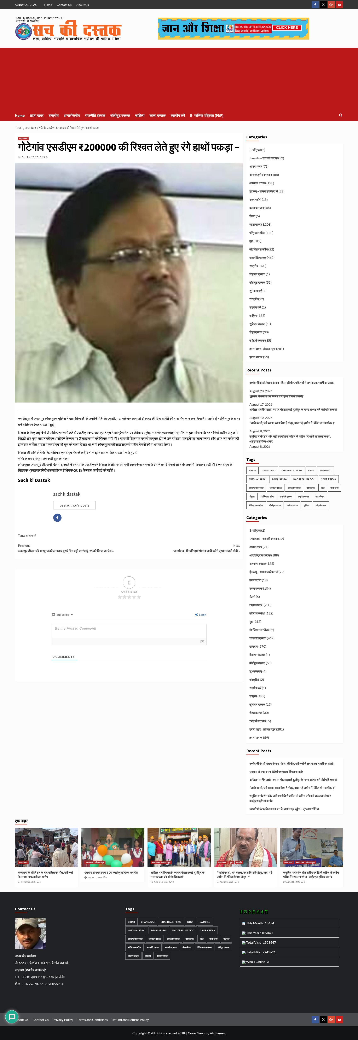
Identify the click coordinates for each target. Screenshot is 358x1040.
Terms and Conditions (92, 1020)
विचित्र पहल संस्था (256, 505)
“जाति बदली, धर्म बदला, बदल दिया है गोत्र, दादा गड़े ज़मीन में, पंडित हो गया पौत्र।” (292, 423)
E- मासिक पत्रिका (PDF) (207, 115)
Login (202, 614)
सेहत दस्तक (255, 332)
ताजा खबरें (31, 535)
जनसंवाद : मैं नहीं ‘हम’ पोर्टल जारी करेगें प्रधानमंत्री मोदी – (206, 548)
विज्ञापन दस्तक (257, 274)
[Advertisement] (179, 79)
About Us (82, 4)
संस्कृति (253, 299)
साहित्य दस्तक (292, 505)
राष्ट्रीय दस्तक (303, 496)
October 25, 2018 (31, 157)
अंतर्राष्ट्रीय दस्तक (256, 487)
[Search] (340, 115)
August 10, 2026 (161, 881)
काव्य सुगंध (311, 487)
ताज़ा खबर (37, 115)
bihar (252, 470)
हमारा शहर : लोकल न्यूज (262, 349)
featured (325, 470)
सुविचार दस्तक (257, 324)
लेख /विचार (319, 496)
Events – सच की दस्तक (263, 158)
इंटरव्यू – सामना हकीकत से (263, 191)
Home (48, 4)
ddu (311, 470)
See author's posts (74, 505)
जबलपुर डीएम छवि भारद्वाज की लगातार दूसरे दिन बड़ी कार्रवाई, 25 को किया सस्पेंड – (66, 548)
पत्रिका (252, 496)
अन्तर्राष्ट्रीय (72, 115)
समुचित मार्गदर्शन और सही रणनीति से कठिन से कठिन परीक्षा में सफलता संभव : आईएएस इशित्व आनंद (290, 438)
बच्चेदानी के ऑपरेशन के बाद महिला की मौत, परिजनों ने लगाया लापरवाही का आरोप (291, 383)
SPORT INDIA (328, 479)
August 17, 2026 (94, 877)
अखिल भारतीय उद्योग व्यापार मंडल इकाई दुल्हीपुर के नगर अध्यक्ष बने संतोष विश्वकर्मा (293, 409)
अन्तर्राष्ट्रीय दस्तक (260, 175)
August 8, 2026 (226, 881)
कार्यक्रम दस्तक (294, 487)
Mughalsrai (279, 479)
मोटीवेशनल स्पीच (258, 249)
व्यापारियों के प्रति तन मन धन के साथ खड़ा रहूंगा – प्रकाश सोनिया (284, 809)
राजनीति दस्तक (95, 115)
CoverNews (196, 1033)
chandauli (269, 470)
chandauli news (292, 470)
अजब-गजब (255, 166)
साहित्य (139, 115)
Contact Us (64, 4)
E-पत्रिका (255, 150)
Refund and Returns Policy (130, 1020)
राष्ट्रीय (54, 115)
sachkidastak (66, 494)
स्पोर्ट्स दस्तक (257, 340)
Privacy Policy (63, 1020)
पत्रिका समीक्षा (257, 233)
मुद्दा (251, 241)
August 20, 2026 (28, 881)
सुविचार (307, 505)
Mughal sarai (257, 479)
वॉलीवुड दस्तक (120, 115)
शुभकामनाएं (255, 291)
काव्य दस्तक (158, 115)
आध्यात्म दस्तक (257, 183)
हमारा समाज (255, 357)
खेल (322, 487)
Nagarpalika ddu (304, 479)
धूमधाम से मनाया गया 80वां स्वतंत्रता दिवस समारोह (276, 396)
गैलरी (252, 216)
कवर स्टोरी (255, 199)
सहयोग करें (178, 115)
